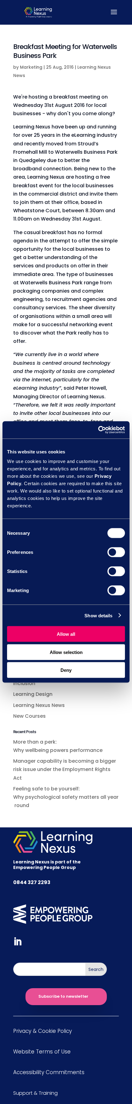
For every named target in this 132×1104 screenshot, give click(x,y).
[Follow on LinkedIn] (17, 941)
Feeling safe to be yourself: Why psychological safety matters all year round (65, 797)
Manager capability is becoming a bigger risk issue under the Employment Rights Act (64, 769)
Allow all (66, 634)
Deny (66, 670)
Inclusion (24, 683)
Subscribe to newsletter (63, 996)
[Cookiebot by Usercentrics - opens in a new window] (98, 430)
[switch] (116, 552)
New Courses (29, 716)
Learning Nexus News (39, 705)
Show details (98, 615)
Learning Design (32, 694)
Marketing (31, 67)
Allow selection (66, 652)
